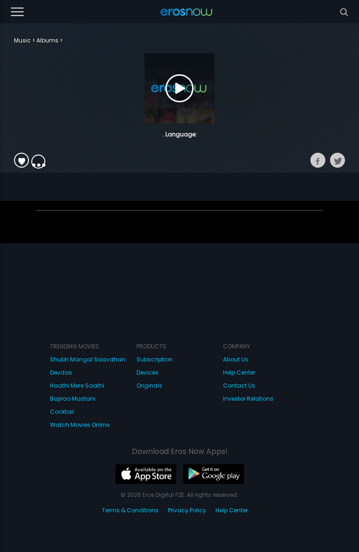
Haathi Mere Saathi (77, 385)
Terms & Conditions (130, 510)
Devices (147, 372)
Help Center (239, 372)
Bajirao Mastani (72, 399)
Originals (149, 385)
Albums (47, 40)
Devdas (61, 372)
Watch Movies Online (79, 425)
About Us (235, 359)
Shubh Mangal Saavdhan (87, 359)
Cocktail (62, 412)
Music (22, 40)
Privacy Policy (187, 510)
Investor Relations (248, 399)
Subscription (154, 359)
